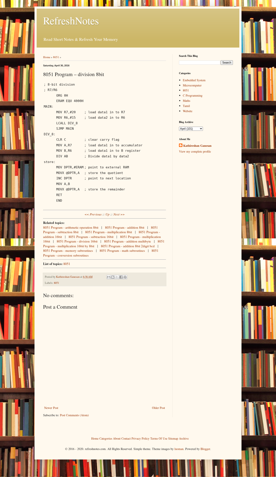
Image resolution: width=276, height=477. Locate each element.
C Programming (192, 95)
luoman (178, 449)
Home (46, 57)
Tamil (186, 106)
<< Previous (93, 214)
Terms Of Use (158, 438)
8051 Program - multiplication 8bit (108, 232)
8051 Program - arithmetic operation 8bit (70, 227)
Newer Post (51, 408)
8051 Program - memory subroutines (68, 250)
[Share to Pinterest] (125, 277)
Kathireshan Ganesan (197, 146)
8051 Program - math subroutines (122, 250)
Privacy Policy (140, 438)
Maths (186, 101)
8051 (56, 57)
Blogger (205, 449)
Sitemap (173, 438)
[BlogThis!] (113, 277)
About (117, 438)
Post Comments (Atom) (74, 415)
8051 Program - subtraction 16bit (91, 237)
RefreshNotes (71, 20)
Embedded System (194, 80)
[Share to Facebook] (121, 277)
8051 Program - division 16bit (77, 241)
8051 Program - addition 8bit (124, 227)
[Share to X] (117, 277)
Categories (105, 438)
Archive (184, 438)
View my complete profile (195, 151)
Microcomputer (192, 85)
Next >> (119, 214)
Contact (126, 438)
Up (107, 214)
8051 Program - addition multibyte (127, 241)
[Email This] (109, 277)
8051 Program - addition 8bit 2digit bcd (128, 246)
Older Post (158, 408)
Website (187, 111)
